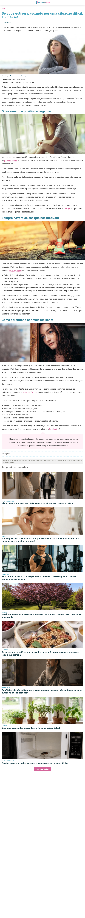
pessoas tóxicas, (30, 392)
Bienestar (5, 574)
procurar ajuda (10, 160)
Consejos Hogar (8, 501)
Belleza (4, 536)
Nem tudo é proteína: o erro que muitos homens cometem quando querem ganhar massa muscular (39, 577)
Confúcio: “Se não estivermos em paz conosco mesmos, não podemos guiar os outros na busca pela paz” (42, 691)
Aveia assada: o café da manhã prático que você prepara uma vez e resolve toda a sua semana (40, 653)
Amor (3, 8)
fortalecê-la (54, 429)
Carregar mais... (42, 769)
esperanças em (15, 270)
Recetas (5, 650)
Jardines (5, 612)
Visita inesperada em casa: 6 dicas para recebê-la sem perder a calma (37, 503)
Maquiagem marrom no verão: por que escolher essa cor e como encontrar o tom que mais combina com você (40, 539)
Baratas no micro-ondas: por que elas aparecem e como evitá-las (35, 763)
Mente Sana (6, 688)
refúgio (67, 208)
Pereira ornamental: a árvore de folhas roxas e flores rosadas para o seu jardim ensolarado (42, 615)
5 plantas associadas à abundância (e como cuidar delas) (31, 728)
